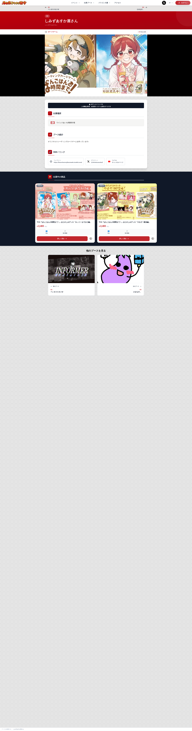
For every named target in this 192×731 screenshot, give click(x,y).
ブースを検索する (6, 729)
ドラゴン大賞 (103, 3)
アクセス (117, 3)
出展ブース (88, 3)
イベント (74, 3)
